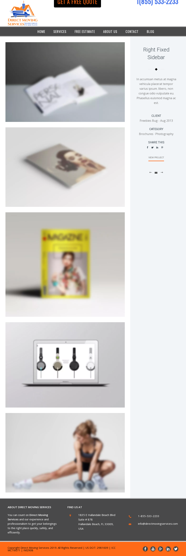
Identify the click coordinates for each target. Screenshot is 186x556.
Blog (150, 31)
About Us (110, 31)
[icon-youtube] (153, 548)
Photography (164, 134)
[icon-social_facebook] (146, 548)
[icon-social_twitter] (175, 548)
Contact (132, 31)
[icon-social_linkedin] (169, 548)
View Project (156, 157)
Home (41, 31)
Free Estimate (85, 31)
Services (59, 31)
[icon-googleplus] (161, 548)
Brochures (146, 134)
